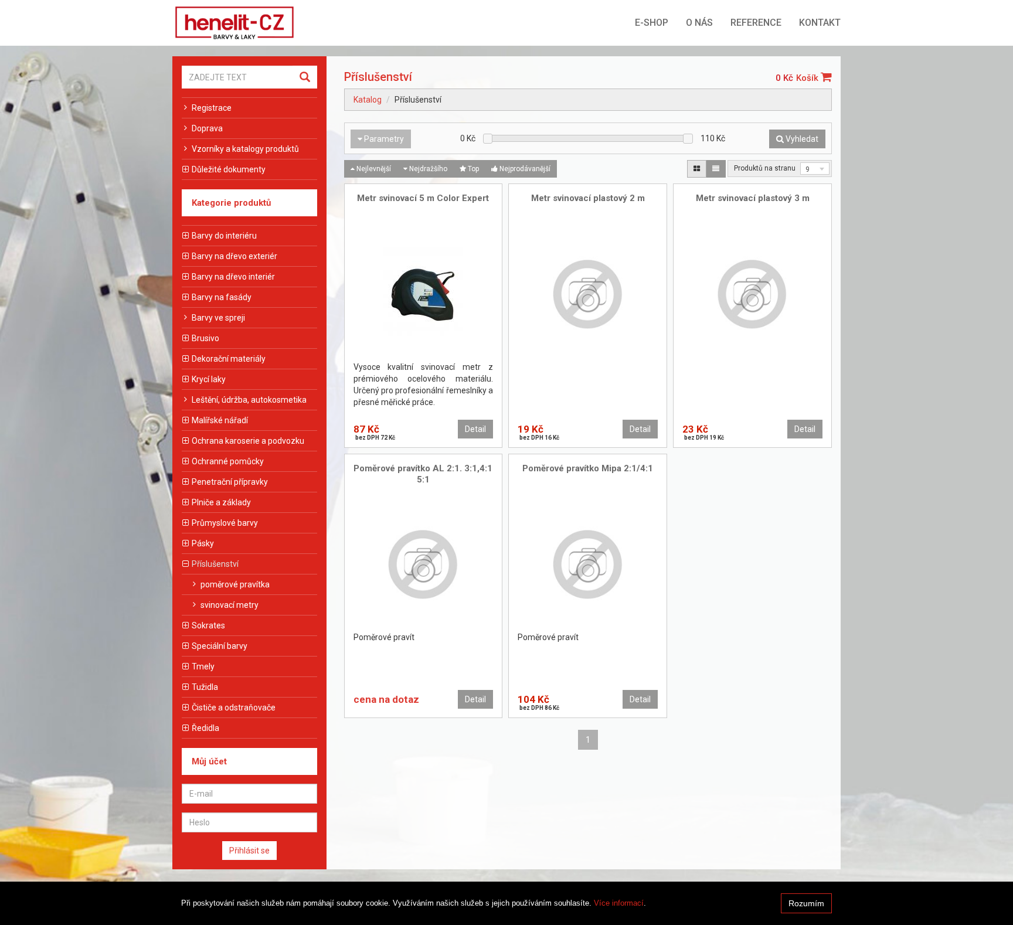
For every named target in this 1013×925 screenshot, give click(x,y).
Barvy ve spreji (218, 317)
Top (472, 169)
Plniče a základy (221, 502)
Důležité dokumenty (229, 169)
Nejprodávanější (524, 169)
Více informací (619, 903)
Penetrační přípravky (230, 482)
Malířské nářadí (220, 420)
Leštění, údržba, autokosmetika (249, 399)
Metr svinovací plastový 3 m (753, 198)
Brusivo (205, 338)
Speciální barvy (219, 646)
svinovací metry (229, 605)
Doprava (207, 128)
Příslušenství (215, 564)
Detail (475, 429)
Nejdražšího (427, 169)
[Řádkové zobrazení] (716, 169)
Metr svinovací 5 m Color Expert (423, 198)
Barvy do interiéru (224, 235)
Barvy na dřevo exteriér (234, 256)
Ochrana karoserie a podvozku (248, 441)
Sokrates (208, 625)
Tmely (203, 666)
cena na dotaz (386, 699)
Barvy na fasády (221, 297)
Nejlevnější (373, 169)
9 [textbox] (807, 169)
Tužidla (205, 687)
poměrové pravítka (235, 584)
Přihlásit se (249, 850)
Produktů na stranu (765, 168)
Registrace (212, 108)
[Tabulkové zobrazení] (696, 169)
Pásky (203, 543)
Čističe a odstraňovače (234, 707)
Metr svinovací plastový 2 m (588, 198)
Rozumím (806, 903)
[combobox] (815, 168)
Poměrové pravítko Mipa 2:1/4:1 (587, 468)
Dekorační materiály (229, 358)
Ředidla (205, 728)
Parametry (383, 139)
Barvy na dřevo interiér (233, 276)
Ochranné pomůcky (228, 461)
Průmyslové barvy (225, 523)
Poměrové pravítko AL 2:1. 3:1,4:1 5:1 (422, 474)
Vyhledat (801, 139)
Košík (808, 78)
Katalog (367, 99)
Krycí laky (209, 379)
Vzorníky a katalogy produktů (245, 149)
